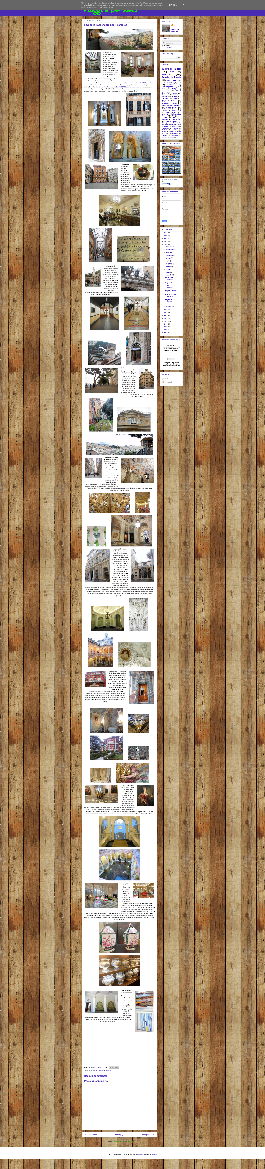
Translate (169, 47)
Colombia (165, 98)
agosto (168, 258)
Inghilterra (164, 137)
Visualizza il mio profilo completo (175, 29)
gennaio (169, 306)
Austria (166, 126)
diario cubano (168, 102)
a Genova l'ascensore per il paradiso (170, 284)
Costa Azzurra (167, 83)
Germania (165, 119)
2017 (166, 241)
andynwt (140, 1154)
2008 (166, 330)
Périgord (172, 124)
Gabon (174, 96)
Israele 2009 (176, 119)
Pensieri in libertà (171, 77)
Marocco (175, 123)
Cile (179, 83)
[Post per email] (106, 1067)
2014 (166, 313)
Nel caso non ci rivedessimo (170, 291)
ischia (172, 116)
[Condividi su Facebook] (116, 1067)
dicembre (169, 247)
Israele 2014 (166, 114)
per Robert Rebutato (169, 278)
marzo (168, 272)
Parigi (174, 89)
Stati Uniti (171, 80)
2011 (166, 321)
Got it (181, 5)
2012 (166, 318)
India (175, 98)
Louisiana (175, 130)
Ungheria (164, 130)
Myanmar (165, 95)
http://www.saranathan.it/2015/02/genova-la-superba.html (123, 87)
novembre (169, 249)
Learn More (173, 5)
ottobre (168, 252)
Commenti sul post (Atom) (122, 1141)
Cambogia (165, 123)
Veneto (174, 109)
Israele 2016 (175, 126)
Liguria (108, 1070)
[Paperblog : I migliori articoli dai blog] (167, 185)
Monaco (164, 124)
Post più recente (90, 1135)
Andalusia (171, 85)
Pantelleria (165, 128)
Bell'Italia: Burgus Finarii (168, 301)
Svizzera (171, 137)
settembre (169, 255)
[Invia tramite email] (110, 1067)
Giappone (166, 91)
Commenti (168, 382)
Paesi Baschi (171, 112)
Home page (119, 1135)
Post (166, 379)
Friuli (175, 117)
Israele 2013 (171, 121)
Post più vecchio (148, 1135)
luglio (168, 261)
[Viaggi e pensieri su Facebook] (162, 181)
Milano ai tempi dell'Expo (171, 105)
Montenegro (174, 133)
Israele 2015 (176, 110)
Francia (166, 74)
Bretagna (171, 131)
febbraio (169, 275)
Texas (179, 124)
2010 (166, 324)
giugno (168, 263)
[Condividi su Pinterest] (118, 1067)
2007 (166, 332)
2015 (166, 310)
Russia (164, 131)
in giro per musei (96, 1070)
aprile (168, 269)
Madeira (164, 109)
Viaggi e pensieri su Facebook (169, 179)
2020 (166, 233)
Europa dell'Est (171, 107)
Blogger (154, 1154)
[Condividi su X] (114, 1067)
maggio (168, 266)
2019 (166, 236)
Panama (164, 135)
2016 (166, 244)
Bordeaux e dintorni (169, 103)
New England (167, 87)
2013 (166, 315)
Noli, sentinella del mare (170, 295)
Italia (103, 1070)
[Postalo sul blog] (112, 1067)
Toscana (175, 128)
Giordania (175, 135)
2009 (166, 327)
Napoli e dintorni (169, 100)
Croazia (174, 93)
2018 (166, 238)
